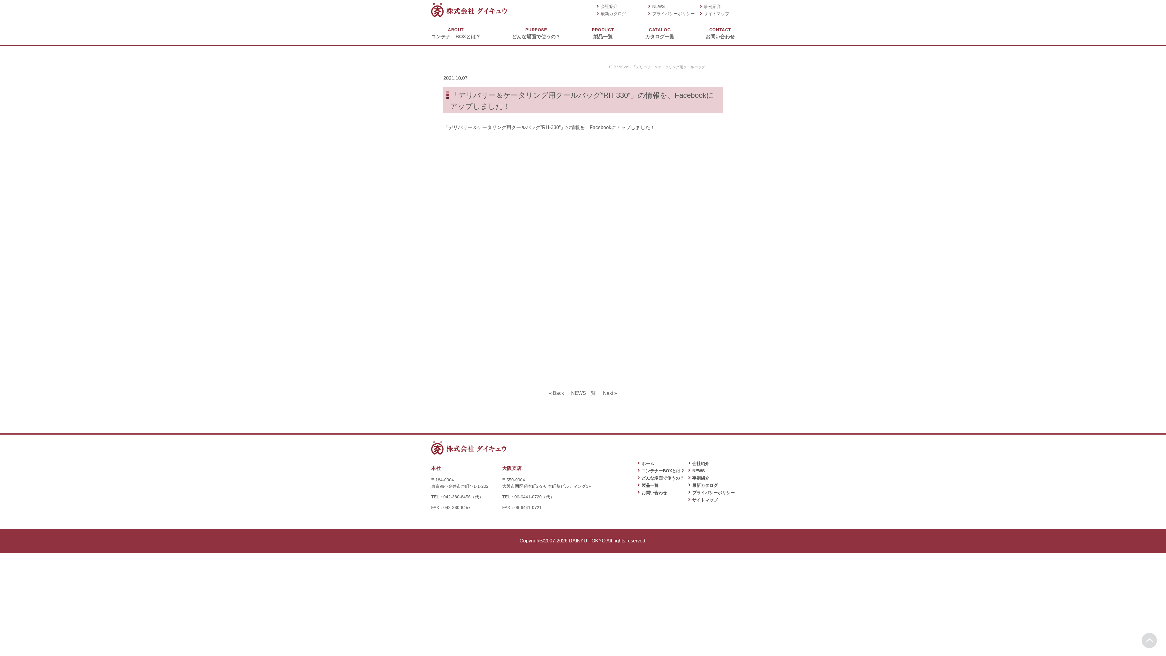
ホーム (648, 463)
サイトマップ (716, 13)
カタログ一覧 (659, 33)
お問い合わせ (720, 33)
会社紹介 (609, 6)
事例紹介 (712, 6)
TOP (612, 67)
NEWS (658, 6)
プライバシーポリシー (673, 13)
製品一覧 (603, 33)
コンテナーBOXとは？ (663, 470)
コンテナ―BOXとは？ (456, 33)
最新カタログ (613, 13)
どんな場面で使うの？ (536, 33)
